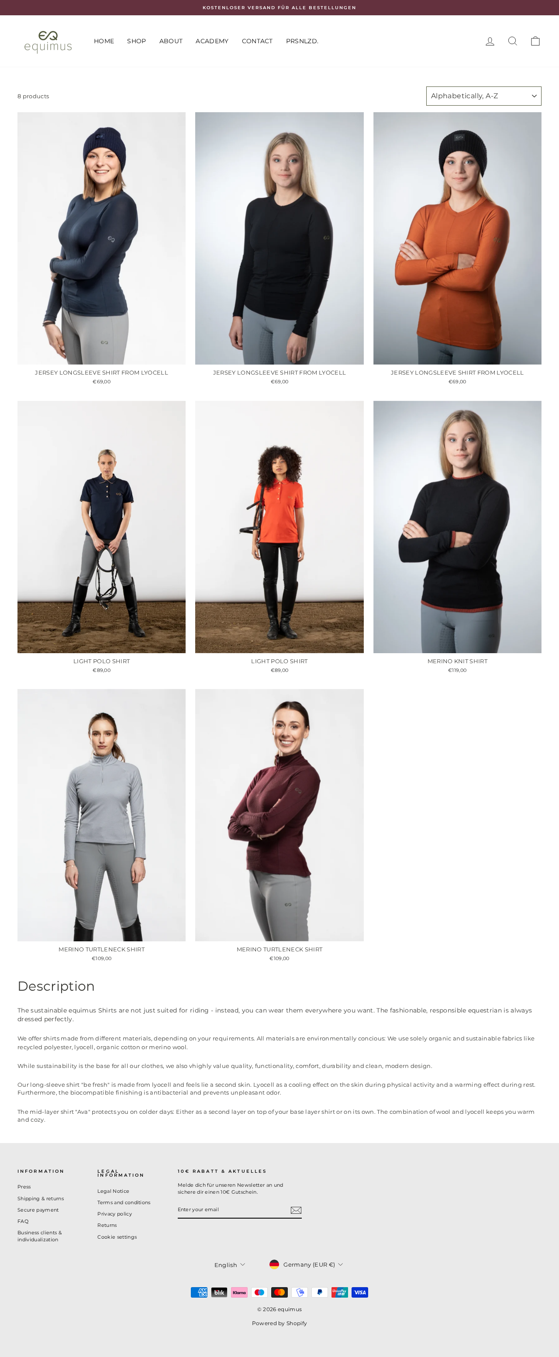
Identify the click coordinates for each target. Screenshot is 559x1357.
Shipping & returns (40, 1198)
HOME (104, 41)
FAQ (22, 1221)
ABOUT (171, 41)
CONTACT (257, 41)
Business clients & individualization (39, 1236)
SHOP (136, 41)
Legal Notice (113, 1191)
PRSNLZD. (302, 41)
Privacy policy (114, 1214)
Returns (107, 1225)
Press (24, 1187)
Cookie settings (117, 1237)
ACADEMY (212, 41)
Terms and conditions (124, 1202)
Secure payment (38, 1210)
